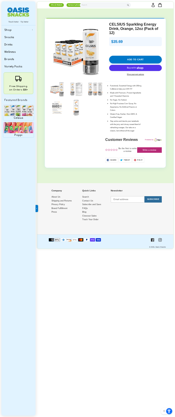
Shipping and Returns (61, 201)
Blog (84, 212)
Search (85, 197)
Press (54, 212)
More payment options (135, 74)
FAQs (85, 208)
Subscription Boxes (76, 5)
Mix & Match (56, 5)
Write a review (149, 150)
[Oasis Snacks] (18, 12)
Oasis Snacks (160, 247)
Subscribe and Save (91, 204)
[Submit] (128, 5)
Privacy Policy (58, 204)
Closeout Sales (89, 216)
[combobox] (103, 5)
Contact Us (87, 201)
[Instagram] (160, 240)
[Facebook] (152, 240)
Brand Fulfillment (59, 208)
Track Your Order (90, 219)
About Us (55, 197)
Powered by (149, 140)
